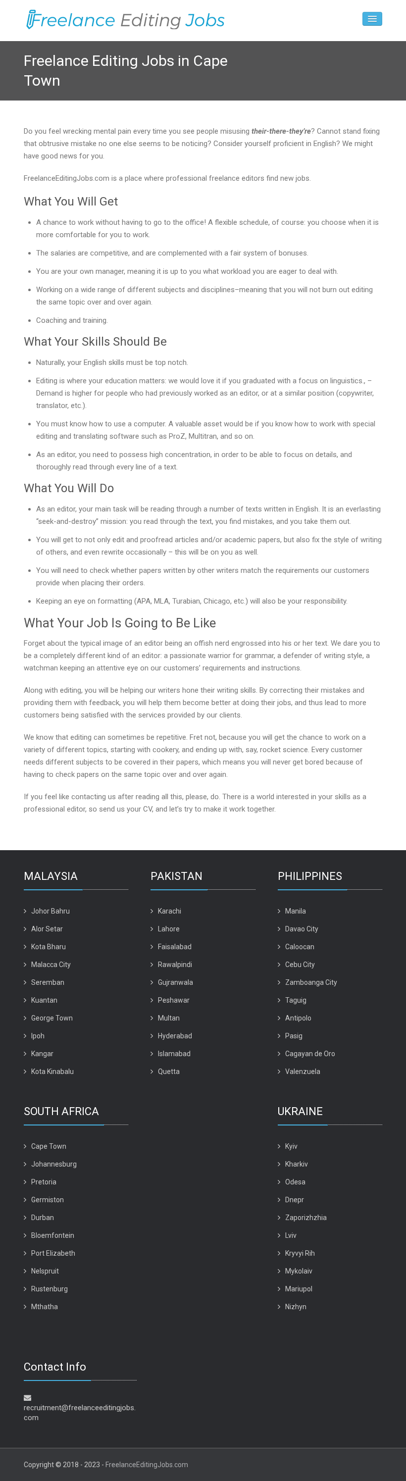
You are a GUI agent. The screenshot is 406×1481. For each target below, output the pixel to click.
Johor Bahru (50, 911)
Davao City (301, 929)
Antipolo (298, 1018)
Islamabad (174, 1054)
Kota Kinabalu (52, 1071)
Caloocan (299, 947)
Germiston (47, 1200)
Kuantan (44, 1000)
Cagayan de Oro (310, 1054)
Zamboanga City (311, 982)
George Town (52, 1018)
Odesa (295, 1182)
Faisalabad (175, 947)
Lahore (169, 929)
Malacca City (51, 965)
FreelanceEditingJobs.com (146, 1465)
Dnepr (294, 1200)
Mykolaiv (298, 1271)
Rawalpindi (175, 965)
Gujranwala (175, 982)
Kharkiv (296, 1164)
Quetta (169, 1071)
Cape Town (48, 1146)
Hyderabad (175, 1036)
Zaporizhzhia (306, 1218)
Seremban (47, 982)
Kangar (42, 1054)
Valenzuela (302, 1071)
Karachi (169, 911)
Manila (295, 911)
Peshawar (174, 1000)
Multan (169, 1018)
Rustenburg (49, 1289)
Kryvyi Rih (300, 1253)
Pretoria (43, 1182)
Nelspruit (45, 1271)
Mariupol (298, 1289)
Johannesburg (54, 1164)
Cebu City (300, 965)
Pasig (294, 1036)
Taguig (295, 1000)
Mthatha (44, 1307)
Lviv (291, 1235)
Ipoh (38, 1036)
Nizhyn (295, 1307)
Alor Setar (47, 929)
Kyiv (291, 1146)
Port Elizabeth (53, 1253)
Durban (42, 1218)
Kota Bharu (48, 947)
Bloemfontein (52, 1235)
